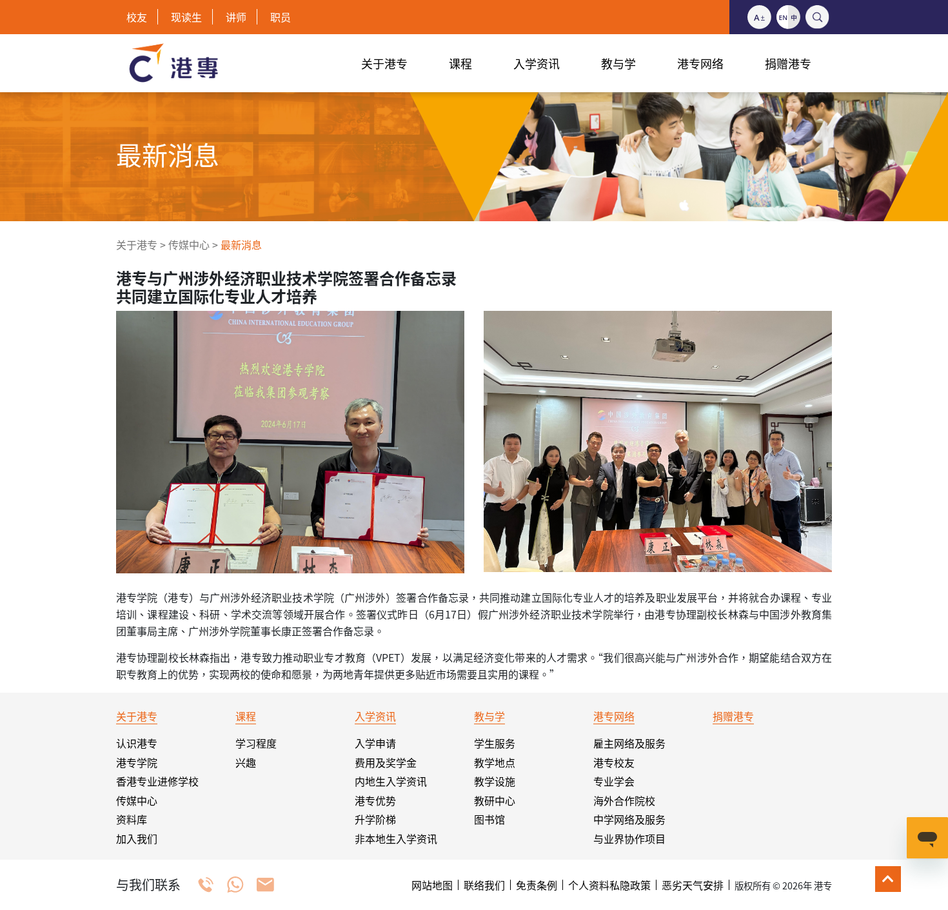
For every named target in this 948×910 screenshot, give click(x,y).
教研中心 (494, 800)
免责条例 (536, 885)
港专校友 (614, 762)
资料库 (131, 819)
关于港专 (136, 244)
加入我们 (136, 838)
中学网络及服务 (629, 819)
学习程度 (256, 743)
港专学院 (136, 762)
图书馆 (489, 819)
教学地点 (494, 762)
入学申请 (375, 743)
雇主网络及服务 (629, 743)
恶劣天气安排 (693, 885)
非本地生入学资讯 (396, 838)
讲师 (236, 17)
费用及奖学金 (386, 762)
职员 (280, 17)
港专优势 (375, 800)
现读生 (186, 17)
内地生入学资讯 (391, 781)
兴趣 (245, 762)
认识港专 (136, 743)
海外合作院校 (624, 800)
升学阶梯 (375, 819)
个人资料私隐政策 (609, 885)
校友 (136, 17)
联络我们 (484, 885)
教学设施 (494, 781)
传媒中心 (189, 244)
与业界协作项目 (629, 838)
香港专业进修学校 (157, 781)
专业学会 (614, 781)
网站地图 (432, 885)
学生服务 (494, 743)
